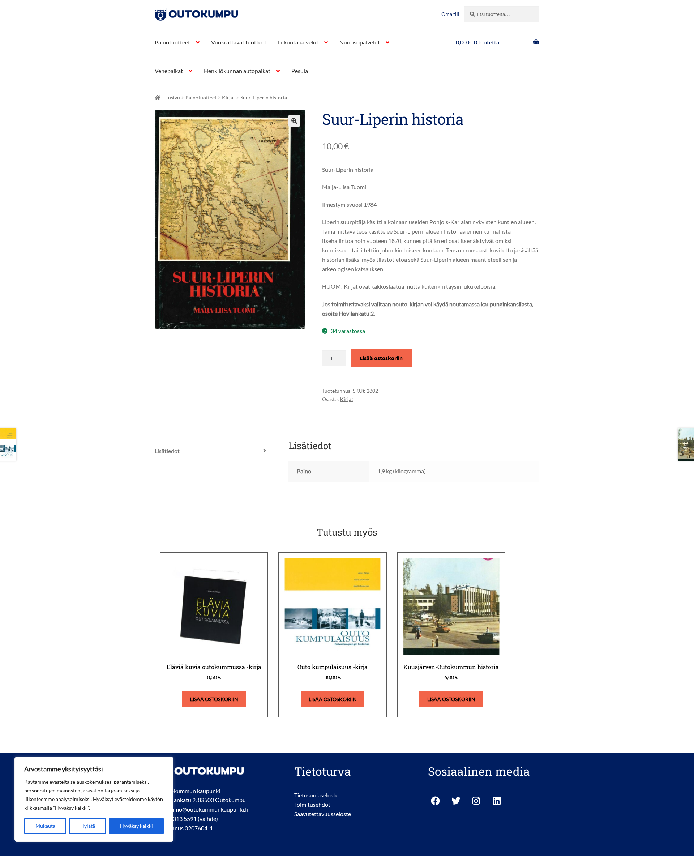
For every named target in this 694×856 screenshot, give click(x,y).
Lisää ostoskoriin (381, 358)
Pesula (299, 70)
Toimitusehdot (312, 804)
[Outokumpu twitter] (455, 800)
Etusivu (171, 97)
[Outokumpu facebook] (435, 800)
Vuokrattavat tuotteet (238, 42)
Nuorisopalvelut (359, 42)
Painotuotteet (172, 42)
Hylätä (87, 826)
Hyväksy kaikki (136, 826)
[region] (94, 799)
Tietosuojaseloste (316, 795)
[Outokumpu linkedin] (497, 800)
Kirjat (228, 97)
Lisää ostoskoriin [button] (214, 699)
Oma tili (450, 14)
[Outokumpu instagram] (476, 800)
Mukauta (45, 826)
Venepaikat (169, 70)
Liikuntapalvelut (298, 42)
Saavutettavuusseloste (322, 813)
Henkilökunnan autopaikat (237, 70)
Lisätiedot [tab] (167, 450)
